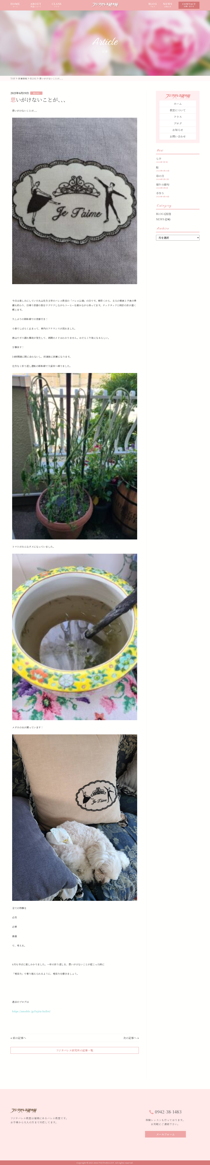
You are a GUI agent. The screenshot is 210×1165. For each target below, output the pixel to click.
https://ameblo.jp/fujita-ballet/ (31, 1011)
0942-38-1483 (168, 1112)
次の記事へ (130, 1038)
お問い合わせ (178, 136)
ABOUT (36, 5)
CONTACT (189, 5)
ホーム (178, 104)
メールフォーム (165, 1134)
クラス (178, 117)
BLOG (152, 5)
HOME (15, 5)
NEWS (167, 5)
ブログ (178, 123)
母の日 (160, 176)
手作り (160, 193)
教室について (178, 110)
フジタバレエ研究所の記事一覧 (74, 1050)
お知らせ (177, 130)
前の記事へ (19, 1038)
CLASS (57, 5)
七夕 (158, 159)
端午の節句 (162, 184)
